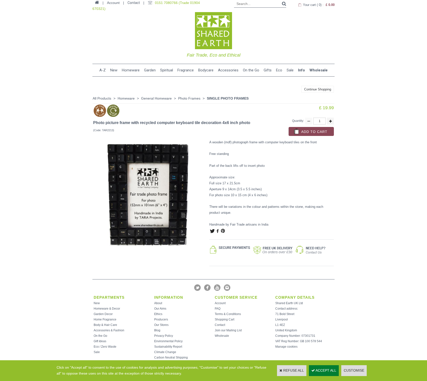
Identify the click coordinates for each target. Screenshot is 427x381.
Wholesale (318, 70)
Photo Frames (189, 98)
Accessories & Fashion (109, 330)
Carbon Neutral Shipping (171, 357)
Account (220, 303)
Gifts (268, 70)
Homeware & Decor (107, 308)
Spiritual (166, 70)
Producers (161, 319)
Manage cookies (286, 346)
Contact (134, 3)
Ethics (158, 314)
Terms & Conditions (228, 314)
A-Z (102, 70)
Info (301, 70)
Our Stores (161, 325)
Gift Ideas (100, 341)
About (158, 303)
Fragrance (185, 70)
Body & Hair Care (105, 325)
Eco (279, 70)
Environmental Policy (168, 341)
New (113, 70)
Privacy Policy (163, 336)
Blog (157, 330)
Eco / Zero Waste (105, 346)
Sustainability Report (168, 346)
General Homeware (156, 98)
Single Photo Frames (228, 98)
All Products (102, 98)
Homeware (131, 70)
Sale (290, 70)
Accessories (228, 70)
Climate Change (165, 352)
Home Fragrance (105, 319)
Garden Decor (103, 314)
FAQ (217, 308)
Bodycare (206, 70)
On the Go (251, 70)
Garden (150, 70)
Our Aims (160, 308)
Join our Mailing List (228, 330)
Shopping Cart (224, 319)
